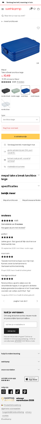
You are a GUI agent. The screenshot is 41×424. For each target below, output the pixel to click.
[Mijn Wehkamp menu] (31, 9)
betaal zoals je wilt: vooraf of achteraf (19, 159)
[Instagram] (3, 391)
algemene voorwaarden (10, 408)
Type (3, 115)
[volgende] (37, 301)
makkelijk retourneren (16, 166)
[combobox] (20, 15)
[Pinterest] (25, 391)
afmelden (18, 341)
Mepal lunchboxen (10, 200)
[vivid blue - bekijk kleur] (25, 89)
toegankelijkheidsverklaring (13, 412)
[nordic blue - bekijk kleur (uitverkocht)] (5, 103)
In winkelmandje (20, 136)
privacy (28, 412)
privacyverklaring (22, 339)
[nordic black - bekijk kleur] (5, 89)
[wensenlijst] (35, 9)
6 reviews (20, 82)
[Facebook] (10, 391)
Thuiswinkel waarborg (12, 405)
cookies (5, 416)
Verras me (11, 331)
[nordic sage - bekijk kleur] (15, 89)
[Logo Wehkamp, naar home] (12, 9)
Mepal (3, 70)
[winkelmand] (38, 9)
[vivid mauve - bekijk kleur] (35, 89)
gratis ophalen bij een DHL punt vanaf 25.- (20, 151)
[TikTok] (17, 391)
